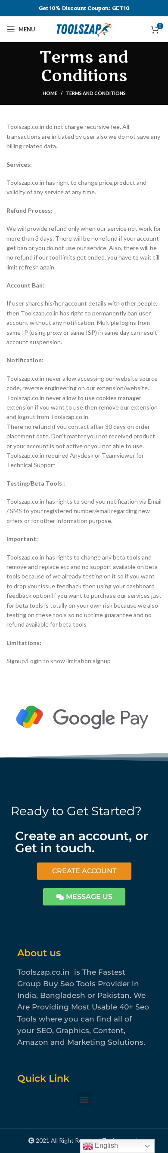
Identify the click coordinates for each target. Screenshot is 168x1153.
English (105, 1145)
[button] (84, 1099)
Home (50, 93)
